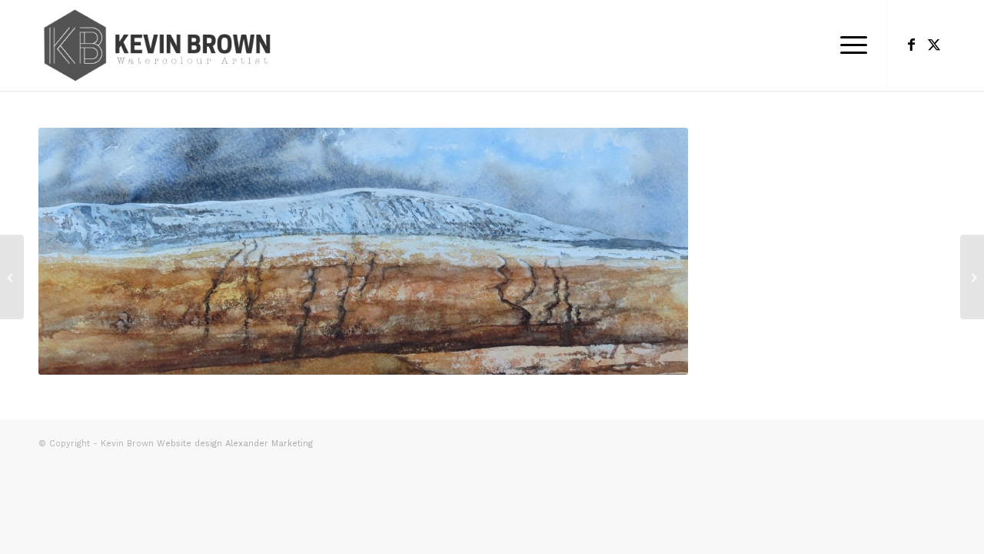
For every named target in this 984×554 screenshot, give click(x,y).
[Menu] (848, 45)
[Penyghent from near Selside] (972, 277)
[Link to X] (934, 44)
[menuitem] (848, 45)
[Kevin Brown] (159, 45)
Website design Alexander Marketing (235, 444)
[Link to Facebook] (910, 44)
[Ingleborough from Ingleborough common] (12, 277)
